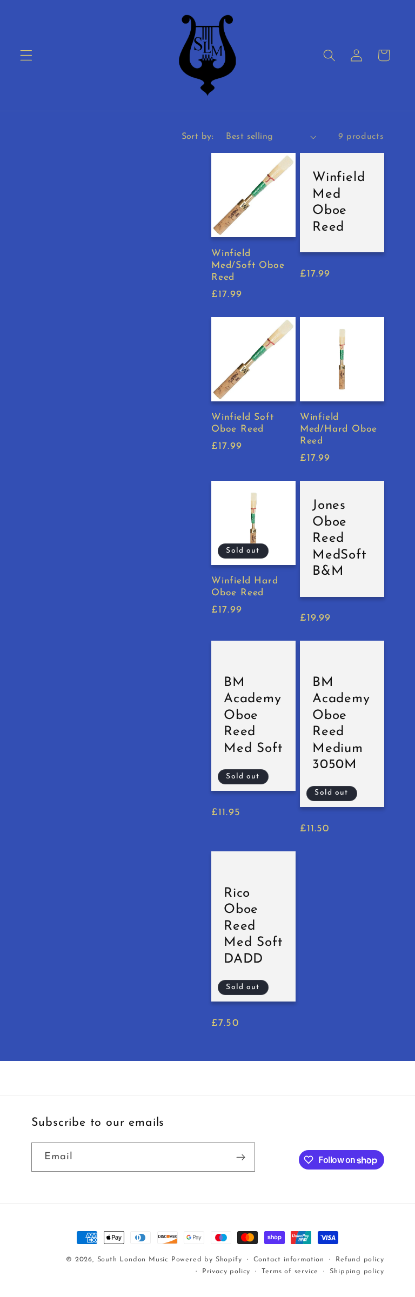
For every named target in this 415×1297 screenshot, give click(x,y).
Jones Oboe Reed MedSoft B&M (339, 538)
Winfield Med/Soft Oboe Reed (248, 265)
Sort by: (198, 136)
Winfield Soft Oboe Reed (242, 423)
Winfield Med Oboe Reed (338, 202)
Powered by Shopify (206, 1259)
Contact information (288, 1259)
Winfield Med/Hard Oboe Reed (339, 429)
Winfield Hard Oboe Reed (244, 586)
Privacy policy (226, 1271)
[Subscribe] (241, 1157)
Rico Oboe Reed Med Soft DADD (253, 926)
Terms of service (290, 1271)
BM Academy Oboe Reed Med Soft (253, 715)
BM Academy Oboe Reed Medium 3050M (341, 724)
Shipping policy (357, 1271)
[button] (26, 55)
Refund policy (360, 1259)
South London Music (133, 1259)
